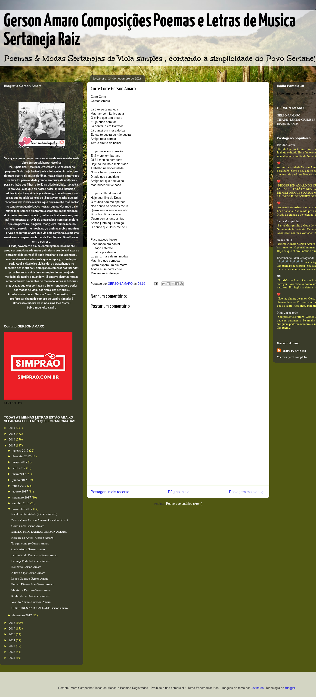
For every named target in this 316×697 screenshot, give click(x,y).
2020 (12, 634)
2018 (12, 623)
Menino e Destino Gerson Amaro (31, 590)
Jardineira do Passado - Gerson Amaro (34, 555)
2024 (12, 658)
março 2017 (20, 462)
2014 (12, 428)
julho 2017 (19, 485)
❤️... (280, 163)
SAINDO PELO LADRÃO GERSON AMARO (39, 531)
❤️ (279, 181)
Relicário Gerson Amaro (26, 567)
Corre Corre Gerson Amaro (27, 526)
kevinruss (257, 688)
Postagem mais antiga (247, 492)
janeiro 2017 (20, 450)
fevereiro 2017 (21, 456)
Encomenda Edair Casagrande (295, 258)
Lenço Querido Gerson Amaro (30, 578)
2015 (12, 433)
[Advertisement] (178, 449)
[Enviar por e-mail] (163, 283)
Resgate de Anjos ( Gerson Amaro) (32, 537)
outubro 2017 (21, 503)
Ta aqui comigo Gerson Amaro (30, 543)
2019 (12, 628)
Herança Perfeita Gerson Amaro (30, 561)
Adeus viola (284, 239)
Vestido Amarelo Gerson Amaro (31, 602)
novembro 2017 (22, 509)
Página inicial (179, 492)
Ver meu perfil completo (292, 357)
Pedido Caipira (286, 145)
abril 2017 (19, 468)
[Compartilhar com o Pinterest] (181, 283)
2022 (12, 646)
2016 (12, 439)
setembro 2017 (22, 497)
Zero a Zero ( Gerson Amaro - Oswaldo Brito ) (39, 520)
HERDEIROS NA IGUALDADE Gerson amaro (39, 608)
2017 (12, 445)
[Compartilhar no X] (172, 283)
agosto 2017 (20, 491)
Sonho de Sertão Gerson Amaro (30, 596)
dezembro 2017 (22, 615)
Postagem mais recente (110, 492)
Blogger (290, 688)
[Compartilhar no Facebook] (177, 283)
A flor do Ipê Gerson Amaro (28, 573)
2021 (12, 640)
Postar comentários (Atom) (184, 503)
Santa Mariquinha (288, 221)
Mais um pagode (287, 312)
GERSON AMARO (294, 350)
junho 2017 (20, 480)
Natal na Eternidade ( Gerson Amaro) (34, 514)
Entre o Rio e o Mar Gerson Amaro (32, 584)
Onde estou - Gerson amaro (28, 549)
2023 (12, 652)
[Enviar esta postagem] (155, 283)
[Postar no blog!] (168, 283)
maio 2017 (19, 474)
